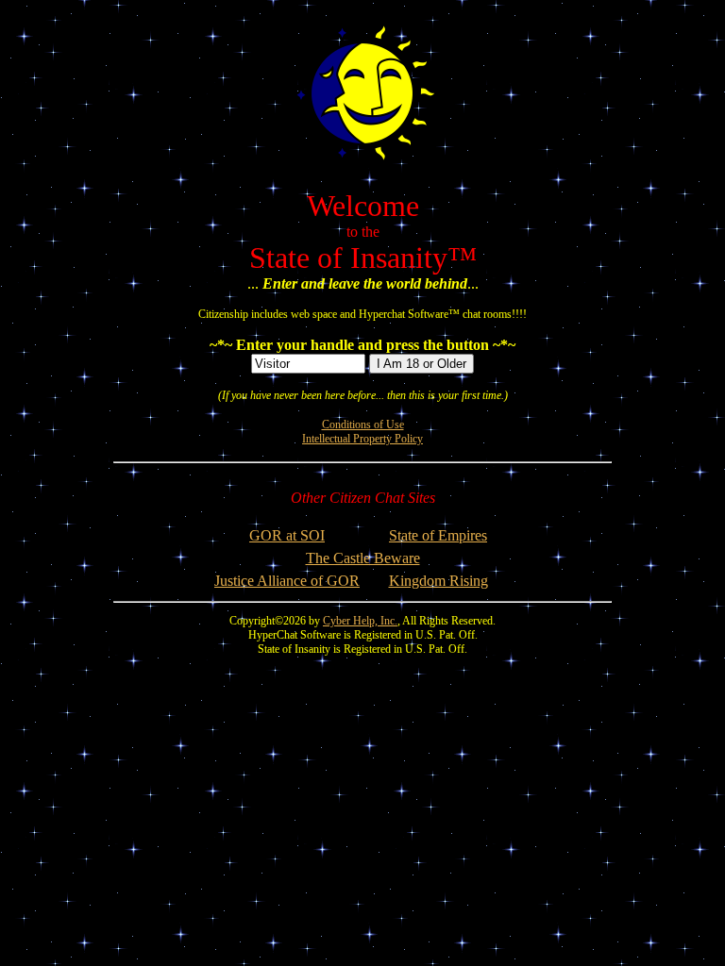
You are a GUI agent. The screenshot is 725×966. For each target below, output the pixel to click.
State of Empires (438, 535)
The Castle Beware (363, 558)
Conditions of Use (363, 424)
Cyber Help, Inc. (360, 620)
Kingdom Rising (438, 581)
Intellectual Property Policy (362, 438)
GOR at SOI (287, 535)
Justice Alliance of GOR (287, 581)
